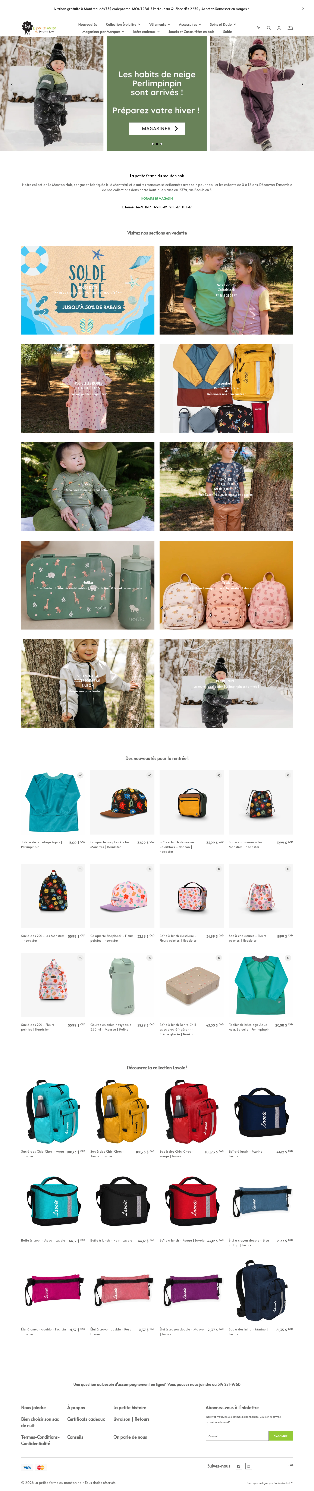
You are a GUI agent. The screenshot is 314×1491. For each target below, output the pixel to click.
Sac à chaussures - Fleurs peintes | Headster (247, 937)
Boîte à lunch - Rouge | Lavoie (182, 1240)
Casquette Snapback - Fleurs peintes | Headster (112, 937)
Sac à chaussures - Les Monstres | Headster (245, 844)
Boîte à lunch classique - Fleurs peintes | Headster (178, 937)
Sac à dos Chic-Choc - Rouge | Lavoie (177, 1153)
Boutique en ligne (257, 1483)
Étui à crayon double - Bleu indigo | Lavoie (249, 1242)
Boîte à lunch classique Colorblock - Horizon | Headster (177, 847)
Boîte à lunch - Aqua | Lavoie (43, 1240)
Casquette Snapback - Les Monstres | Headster (109, 844)
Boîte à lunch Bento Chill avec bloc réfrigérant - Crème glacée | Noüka (178, 1029)
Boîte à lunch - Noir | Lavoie (111, 1240)
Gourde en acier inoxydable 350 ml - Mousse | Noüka (110, 1026)
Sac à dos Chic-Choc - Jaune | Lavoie (107, 1153)
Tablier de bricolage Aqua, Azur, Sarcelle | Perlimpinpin (249, 1026)
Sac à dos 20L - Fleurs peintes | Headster (37, 1026)
